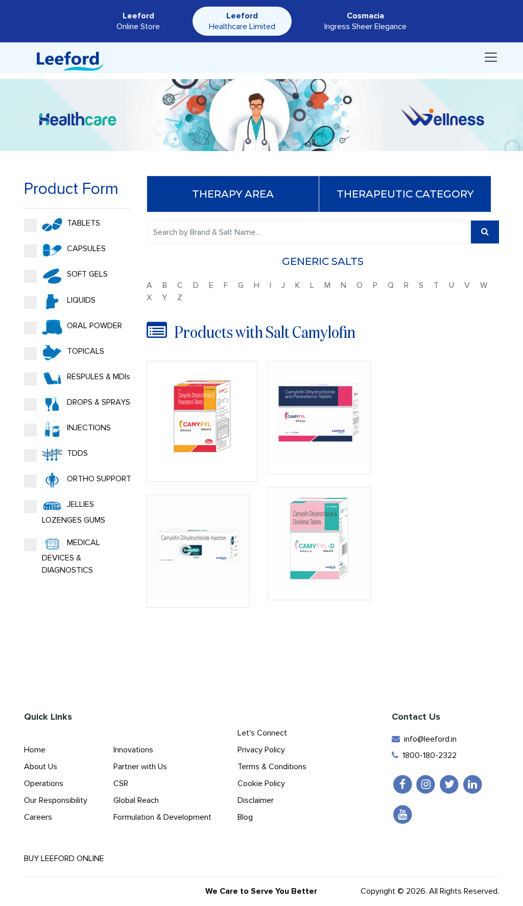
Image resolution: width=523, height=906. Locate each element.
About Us (40, 767)
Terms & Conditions (271, 767)
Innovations (133, 750)
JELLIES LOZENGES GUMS (73, 512)
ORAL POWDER (93, 326)
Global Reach (136, 800)
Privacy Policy (261, 750)
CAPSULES (85, 248)
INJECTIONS (88, 428)
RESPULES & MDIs (97, 377)
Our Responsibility (55, 800)
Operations (43, 783)
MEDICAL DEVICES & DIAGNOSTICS (71, 556)
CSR (120, 783)
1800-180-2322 (427, 755)
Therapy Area (233, 194)
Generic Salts (323, 261)
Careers (38, 817)
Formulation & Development (162, 817)
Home (34, 750)
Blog (245, 817)
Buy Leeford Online (67, 858)
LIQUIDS (80, 300)
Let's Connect (262, 733)
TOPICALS (84, 351)
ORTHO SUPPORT (98, 479)
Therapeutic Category (405, 194)
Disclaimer (255, 800)
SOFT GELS (86, 274)
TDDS (76, 453)
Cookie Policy (261, 783)
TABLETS (82, 223)
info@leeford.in (428, 739)
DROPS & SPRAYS (97, 402)
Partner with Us (140, 767)
